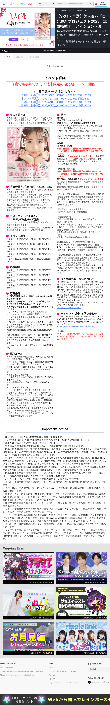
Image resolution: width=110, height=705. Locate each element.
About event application (55, 51)
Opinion (52, 679)
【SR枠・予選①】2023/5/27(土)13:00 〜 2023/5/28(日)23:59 (55, 95)
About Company (6, 668)
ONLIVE (19, 57)
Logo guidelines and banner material (63, 683)
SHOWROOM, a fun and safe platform (64, 671)
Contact (52, 675)
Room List (34, 57)
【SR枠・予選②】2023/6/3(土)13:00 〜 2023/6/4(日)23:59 (55, 98)
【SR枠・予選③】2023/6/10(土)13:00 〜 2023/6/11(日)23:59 (55, 102)
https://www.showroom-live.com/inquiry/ (76, 327)
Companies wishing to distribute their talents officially (21, 671)
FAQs (51, 668)
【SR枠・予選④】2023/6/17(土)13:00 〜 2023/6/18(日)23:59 (55, 105)
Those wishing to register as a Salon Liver (17, 675)
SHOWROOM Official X (100, 682)
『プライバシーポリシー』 (69, 307)
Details (6, 56)
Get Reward (103, 4)
